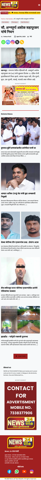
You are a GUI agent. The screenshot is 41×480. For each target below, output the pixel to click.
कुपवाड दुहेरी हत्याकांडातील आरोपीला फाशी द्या (18, 148)
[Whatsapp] (3, 42)
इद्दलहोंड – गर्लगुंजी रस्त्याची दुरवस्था (14, 336)
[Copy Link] (22, 42)
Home (3, 19)
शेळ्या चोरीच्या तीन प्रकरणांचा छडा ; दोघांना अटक (20, 242)
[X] (17, 42)
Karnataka (9, 19)
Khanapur (15, 22)
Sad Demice (25, 22)
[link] (9, 471)
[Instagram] (13, 42)
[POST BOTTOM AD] (20, 95)
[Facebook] (8, 42)
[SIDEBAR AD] (20, 406)
